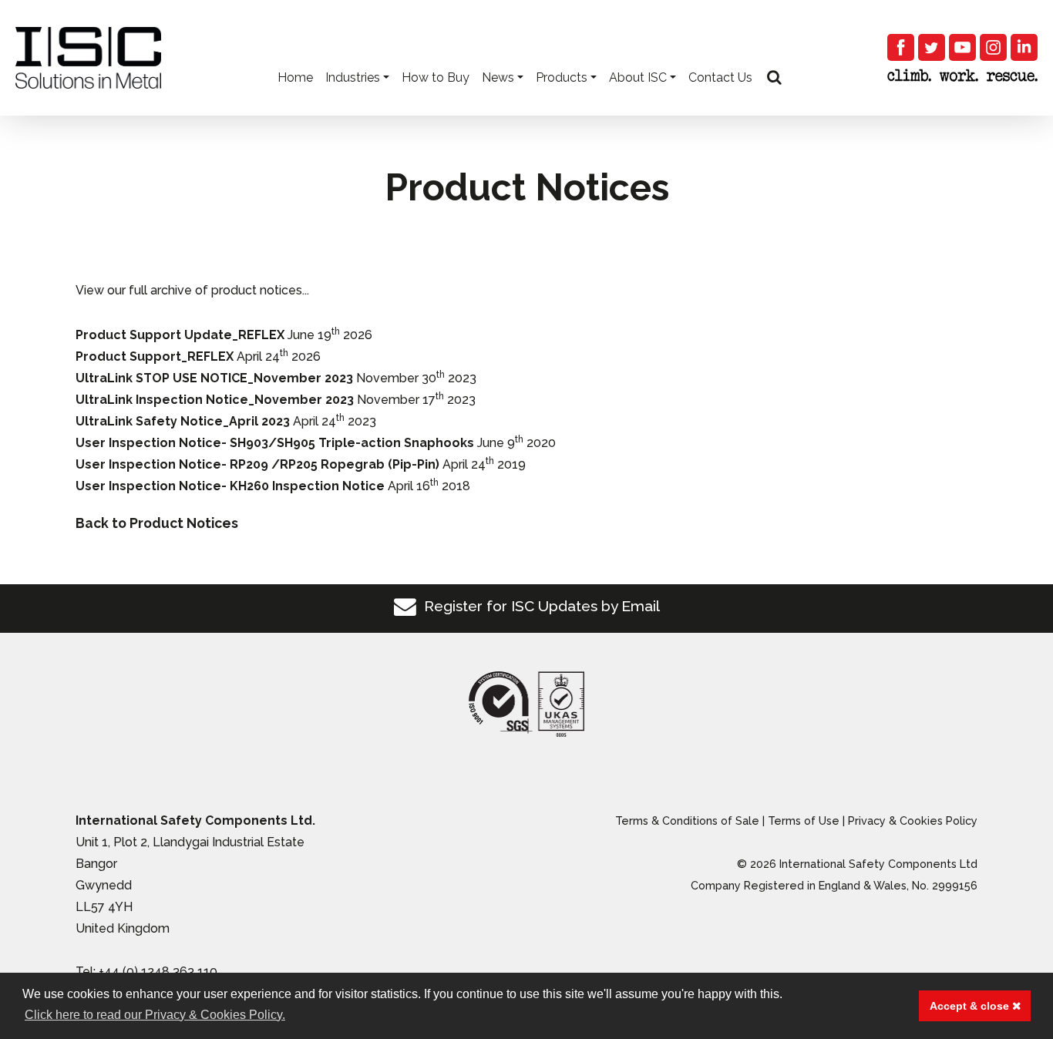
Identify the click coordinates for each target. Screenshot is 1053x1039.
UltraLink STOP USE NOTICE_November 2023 (214, 378)
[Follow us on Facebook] (900, 47)
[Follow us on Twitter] (931, 47)
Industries (352, 77)
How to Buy (435, 77)
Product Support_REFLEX (155, 356)
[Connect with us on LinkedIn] (1024, 47)
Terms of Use (803, 820)
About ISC (638, 77)
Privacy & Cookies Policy (912, 820)
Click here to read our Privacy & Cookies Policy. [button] (155, 1014)
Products (561, 77)
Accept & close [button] (971, 1006)
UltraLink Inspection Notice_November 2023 (215, 399)
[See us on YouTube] (962, 47)
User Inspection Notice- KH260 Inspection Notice (230, 486)
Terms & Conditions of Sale (687, 820)
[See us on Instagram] (993, 47)
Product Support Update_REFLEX (180, 335)
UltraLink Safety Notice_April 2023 (183, 421)
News (498, 77)
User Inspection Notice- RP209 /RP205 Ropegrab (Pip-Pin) (257, 464)
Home (295, 77)
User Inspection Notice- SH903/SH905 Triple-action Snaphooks (275, 442)
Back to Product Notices (157, 523)
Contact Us (720, 77)
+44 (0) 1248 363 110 (158, 971)
